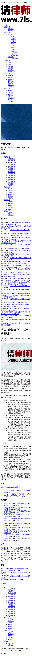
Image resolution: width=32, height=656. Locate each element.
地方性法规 (11, 72)
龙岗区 (13, 42)
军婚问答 (11, 75)
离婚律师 (7, 27)
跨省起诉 (11, 77)
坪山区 (13, 49)
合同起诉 (11, 86)
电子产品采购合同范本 (17, 579)
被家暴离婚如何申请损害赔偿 (19, 248)
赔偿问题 (7, 88)
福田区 (13, 38)
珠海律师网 (11, 183)
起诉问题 (7, 73)
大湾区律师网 (12, 162)
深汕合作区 (14, 55)
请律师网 (3, 548)
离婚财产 (11, 29)
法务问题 (11, 101)
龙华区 (13, 44)
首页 (5, 25)
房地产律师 (14, 58)
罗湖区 (13, 45)
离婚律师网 (11, 160)
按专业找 (11, 57)
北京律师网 (11, 164)
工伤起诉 (11, 83)
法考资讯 (11, 70)
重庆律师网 (11, 177)
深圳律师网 (11, 170)
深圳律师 (7, 32)
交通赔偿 (11, 98)
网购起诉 (11, 79)
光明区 (13, 47)
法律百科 (11, 68)
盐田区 (13, 51)
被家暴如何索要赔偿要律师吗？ (20, 293)
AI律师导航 (11, 159)
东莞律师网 (11, 181)
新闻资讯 (7, 60)
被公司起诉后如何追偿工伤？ (19, 273)
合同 (9, 62)
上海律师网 (11, 166)
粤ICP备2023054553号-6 (18, 650)
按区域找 (11, 34)
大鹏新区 (14, 53)
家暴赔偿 (11, 100)
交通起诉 (11, 81)
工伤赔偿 (11, 90)
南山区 (13, 36)
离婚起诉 (11, 85)
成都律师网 (11, 179)
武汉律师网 (11, 175)
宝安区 (13, 40)
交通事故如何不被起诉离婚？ (19, 302)
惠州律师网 (11, 185)
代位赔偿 (11, 92)
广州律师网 (11, 168)
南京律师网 (11, 172)
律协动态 (11, 66)
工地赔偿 (11, 94)
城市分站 (7, 157)
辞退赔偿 (11, 96)
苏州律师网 (11, 174)
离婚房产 (11, 30)
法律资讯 (11, 64)
